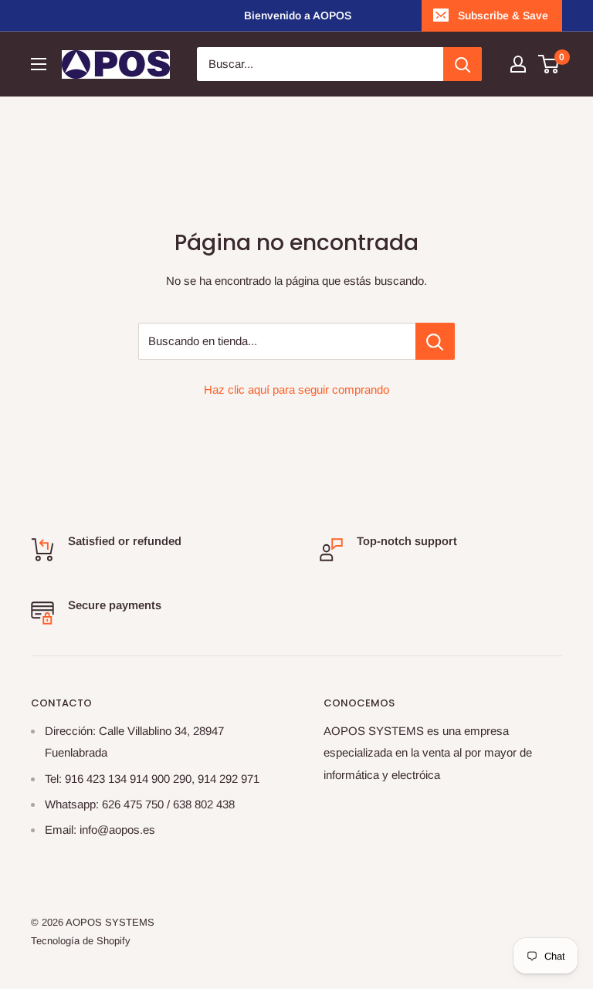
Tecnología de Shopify (80, 941)
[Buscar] (462, 64)
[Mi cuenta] (518, 64)
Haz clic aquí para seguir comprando (296, 389)
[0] (549, 64)
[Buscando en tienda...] (435, 341)
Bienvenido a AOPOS (297, 15)
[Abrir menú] (38, 64)
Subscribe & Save (503, 15)
